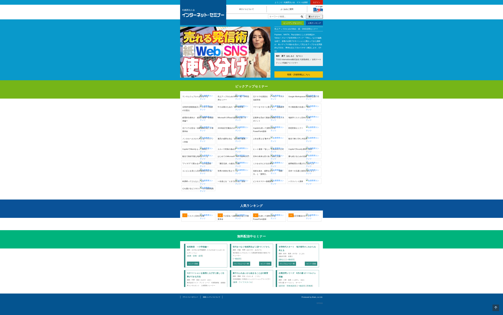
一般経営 (237, 259)
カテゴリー (315, 16)
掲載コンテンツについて (211, 297)
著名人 (282, 259)
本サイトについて (246, 9)
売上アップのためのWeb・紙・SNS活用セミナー (296, 29)
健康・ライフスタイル (242, 282)
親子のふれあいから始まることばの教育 (250, 273)
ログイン (316, 2)
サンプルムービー (240, 264)
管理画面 (319, 303)
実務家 (309, 286)
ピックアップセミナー (292, 23)
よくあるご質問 (286, 9)
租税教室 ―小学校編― (198, 246)
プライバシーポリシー (190, 297)
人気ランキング (314, 23)
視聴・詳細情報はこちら (298, 74)
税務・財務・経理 (195, 256)
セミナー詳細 (193, 264)
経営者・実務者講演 (287, 286)
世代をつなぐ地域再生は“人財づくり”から (251, 246)
